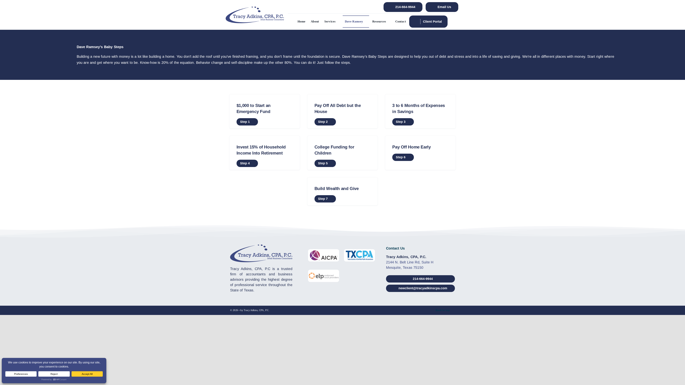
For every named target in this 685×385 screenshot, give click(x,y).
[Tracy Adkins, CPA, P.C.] (255, 8)
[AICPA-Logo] (323, 251)
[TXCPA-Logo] (359, 251)
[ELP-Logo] (323, 271)
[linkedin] (342, 310)
